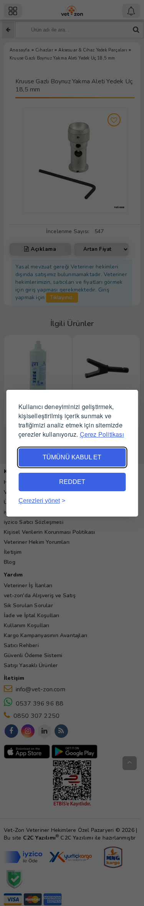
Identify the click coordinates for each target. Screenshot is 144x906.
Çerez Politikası (102, 434)
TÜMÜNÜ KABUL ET (72, 457)
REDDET (72, 482)
